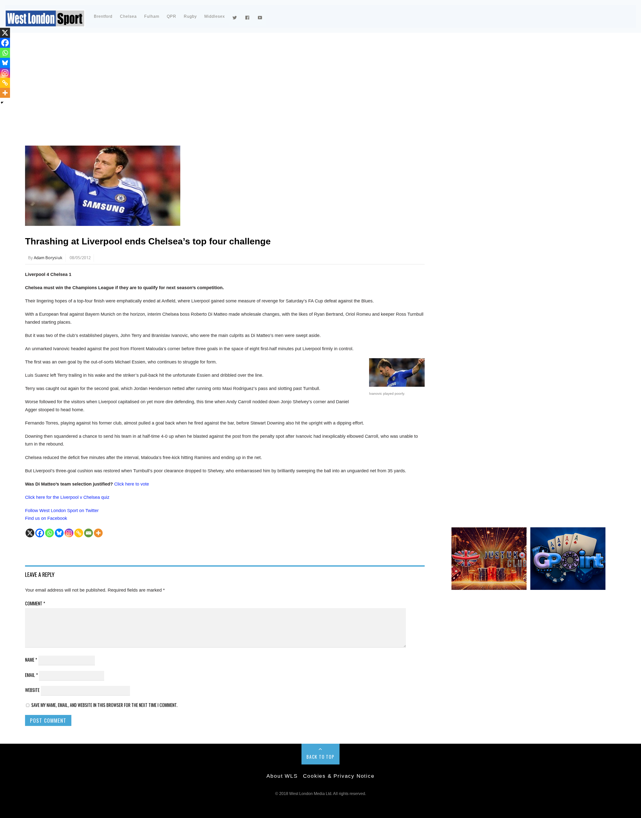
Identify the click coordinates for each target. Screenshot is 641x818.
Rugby (190, 16)
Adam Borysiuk (48, 257)
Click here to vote (131, 484)
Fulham (151, 16)
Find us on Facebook (46, 518)
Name (31, 659)
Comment (35, 603)
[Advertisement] (175, 81)
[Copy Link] (78, 533)
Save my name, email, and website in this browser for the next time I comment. (104, 705)
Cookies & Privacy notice (338, 776)
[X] (30, 533)
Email (31, 675)
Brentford (103, 16)
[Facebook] (39, 533)
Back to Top (320, 756)
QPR (171, 16)
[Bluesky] (59, 533)
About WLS (281, 776)
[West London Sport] (45, 23)
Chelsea (128, 16)
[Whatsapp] (49, 533)
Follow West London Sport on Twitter (62, 510)
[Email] (88, 533)
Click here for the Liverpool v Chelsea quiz (67, 497)
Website (32, 690)
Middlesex (214, 16)
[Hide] (2, 103)
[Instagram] (69, 533)
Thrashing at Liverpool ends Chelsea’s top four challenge (148, 241)
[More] (98, 533)
